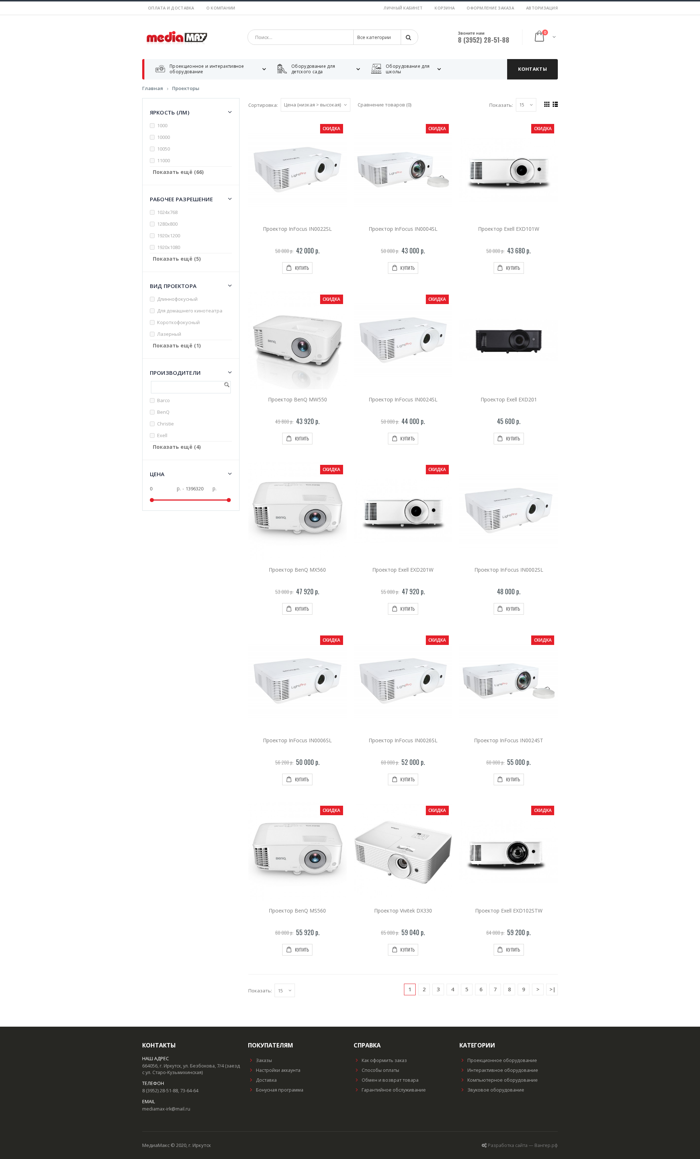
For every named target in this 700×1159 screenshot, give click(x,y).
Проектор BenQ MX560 (297, 569)
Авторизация (542, 8)
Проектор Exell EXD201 (509, 399)
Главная (152, 88)
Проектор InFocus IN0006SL (297, 740)
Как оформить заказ (384, 1060)
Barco (163, 400)
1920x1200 (168, 235)
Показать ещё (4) (177, 446)
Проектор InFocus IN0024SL (403, 399)
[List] (554, 103)
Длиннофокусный (177, 299)
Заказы (264, 1060)
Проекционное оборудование (502, 1060)
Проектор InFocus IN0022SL (297, 228)
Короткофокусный (178, 322)
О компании (221, 8)
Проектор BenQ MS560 (297, 910)
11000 (163, 160)
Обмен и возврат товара (390, 1080)
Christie (165, 423)
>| (552, 989)
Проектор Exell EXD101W (508, 228)
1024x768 (167, 212)
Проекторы (185, 88)
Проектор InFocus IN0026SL (403, 740)
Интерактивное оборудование (502, 1070)
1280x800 (167, 224)
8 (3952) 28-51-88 (483, 39)
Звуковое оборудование (495, 1090)
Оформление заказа (490, 8)
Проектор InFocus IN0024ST (508, 740)
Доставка (266, 1080)
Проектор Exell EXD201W (402, 569)
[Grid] (545, 103)
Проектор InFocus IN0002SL (508, 569)
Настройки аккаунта (278, 1070)
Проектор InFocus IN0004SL (403, 228)
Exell (162, 435)
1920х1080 (168, 247)
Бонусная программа (279, 1090)
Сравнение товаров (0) (384, 104)
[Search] (409, 37)
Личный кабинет (403, 8)
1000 (162, 125)
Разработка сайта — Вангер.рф (523, 1145)
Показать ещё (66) (178, 171)
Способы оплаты (380, 1070)
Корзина (445, 8)
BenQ (163, 412)
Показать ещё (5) (177, 258)
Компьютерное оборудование (502, 1080)
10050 (163, 148)
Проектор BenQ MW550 (297, 399)
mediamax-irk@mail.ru (166, 1109)
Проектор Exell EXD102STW (508, 910)
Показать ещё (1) (177, 345)
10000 (163, 137)
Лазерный (169, 334)
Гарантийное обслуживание (394, 1090)
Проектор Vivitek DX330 (403, 910)
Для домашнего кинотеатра (189, 310)
